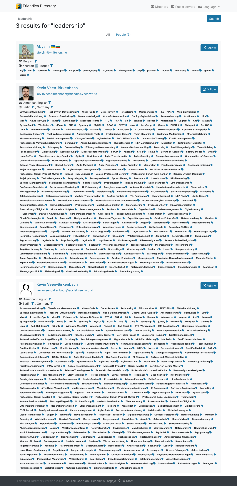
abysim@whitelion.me (51, 52)
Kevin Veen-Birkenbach (57, 88)
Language (209, 7)
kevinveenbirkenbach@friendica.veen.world (66, 94)
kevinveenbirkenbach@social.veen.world (64, 290)
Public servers (184, 6)
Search (214, 18)
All (108, 34)
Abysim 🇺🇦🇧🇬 (48, 46)
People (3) (123, 34)
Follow (211, 48)
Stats (129, 481)
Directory (161, 6)
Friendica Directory (39, 6)
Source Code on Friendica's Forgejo (91, 481)
